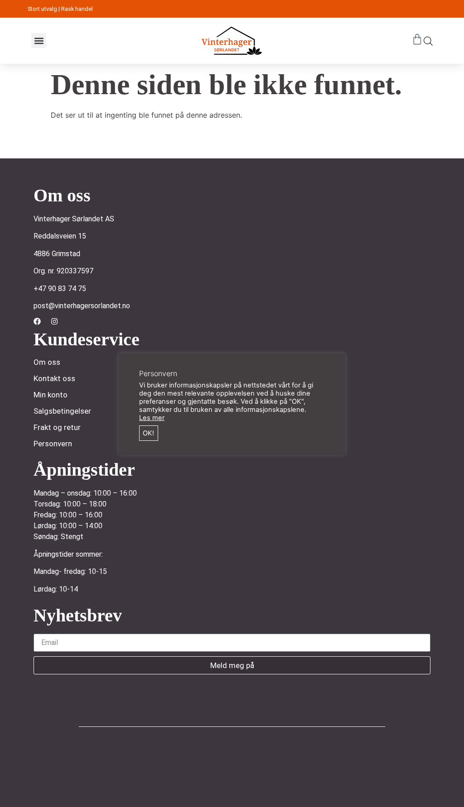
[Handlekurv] (417, 39)
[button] (38, 40)
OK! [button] (148, 433)
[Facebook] (37, 321)
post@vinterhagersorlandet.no (82, 305)
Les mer (151, 418)
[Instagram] (54, 321)
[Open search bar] (428, 41)
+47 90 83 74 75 (60, 288)
